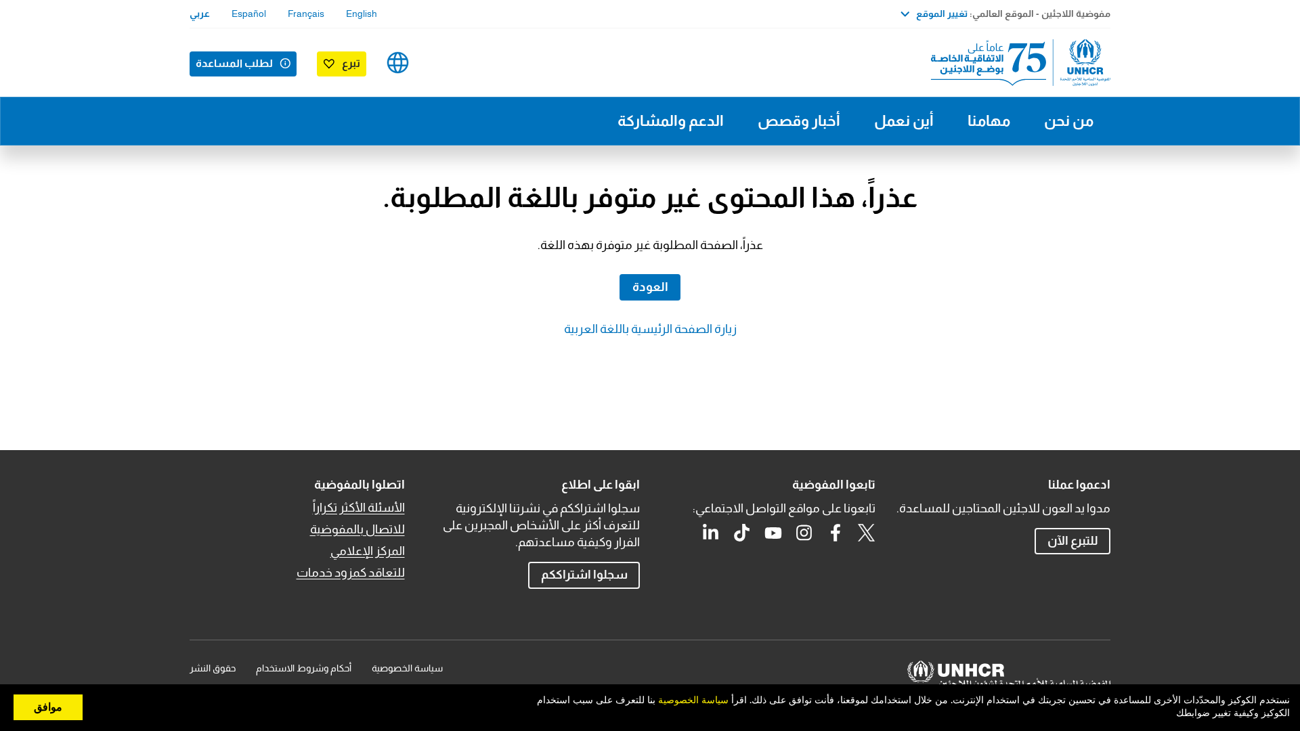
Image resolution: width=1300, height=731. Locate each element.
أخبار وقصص (799, 120)
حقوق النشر (213, 668)
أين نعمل (904, 120)
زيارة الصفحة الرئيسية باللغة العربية (650, 329)
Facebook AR (835, 532)
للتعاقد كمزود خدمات (351, 572)
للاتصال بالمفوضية (357, 529)
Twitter (866, 532)
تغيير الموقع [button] (942, 13)
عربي (200, 13)
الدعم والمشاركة (671, 120)
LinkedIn (711, 532)
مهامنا (989, 120)
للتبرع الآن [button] (1072, 541)
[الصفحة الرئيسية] (1015, 62)
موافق (48, 707)
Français (306, 13)
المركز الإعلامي (367, 551)
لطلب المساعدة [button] (234, 63)
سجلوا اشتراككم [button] (584, 574)
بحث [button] (440, 62)
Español (249, 13)
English (361, 13)
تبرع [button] (351, 63)
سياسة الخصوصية (407, 668)
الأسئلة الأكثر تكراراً (359, 507)
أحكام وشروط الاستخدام (303, 668)
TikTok (742, 532)
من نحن (1068, 120)
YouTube (773, 532)
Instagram (804, 532)
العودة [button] (650, 287)
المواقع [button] (398, 62)
